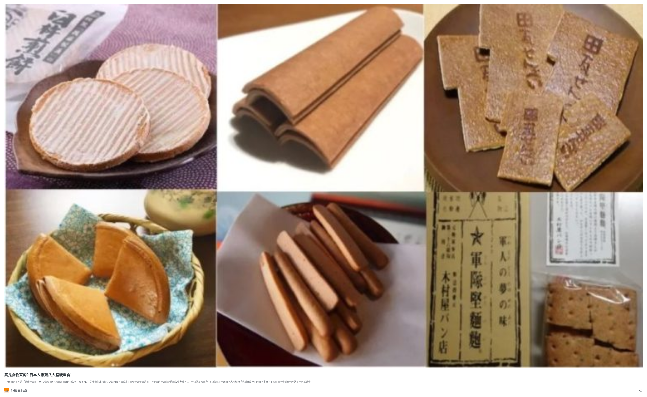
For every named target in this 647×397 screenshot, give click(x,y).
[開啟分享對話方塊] (640, 389)
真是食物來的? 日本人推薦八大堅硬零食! (37, 375)
